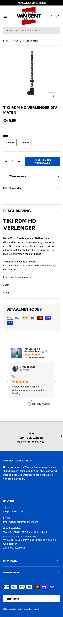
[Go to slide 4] (31, 400)
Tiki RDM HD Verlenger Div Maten (24, 41)
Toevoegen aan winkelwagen (42, 161)
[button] (57, 16)
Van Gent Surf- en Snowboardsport (24, 609)
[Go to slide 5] (34, 400)
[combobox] (31, 30)
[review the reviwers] (13, 376)
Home (5, 41)
